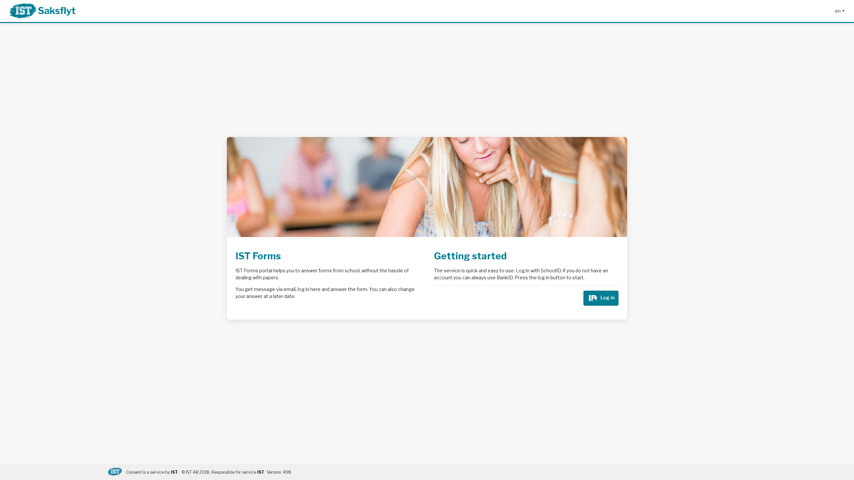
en (838, 11)
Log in (607, 297)
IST (174, 472)
